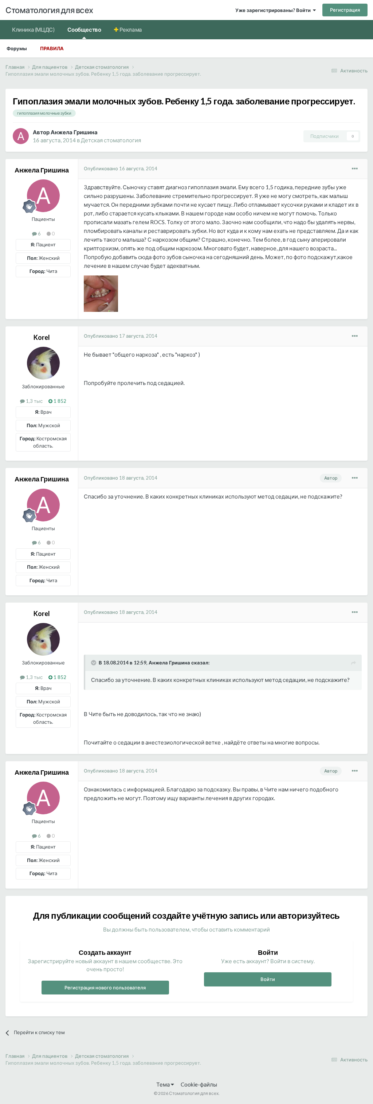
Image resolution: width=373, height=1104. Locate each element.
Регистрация (345, 10)
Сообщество (84, 29)
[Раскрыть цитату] (94, 663)
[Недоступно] (101, 293)
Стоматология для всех (49, 10)
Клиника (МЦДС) (33, 29)
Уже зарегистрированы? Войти (274, 10)
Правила (52, 48)
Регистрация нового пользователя (105, 987)
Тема (163, 1084)
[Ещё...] (355, 168)
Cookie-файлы (199, 1084)
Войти (267, 979)
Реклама (130, 29)
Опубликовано (120, 168)
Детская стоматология (111, 140)
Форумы (17, 48)
